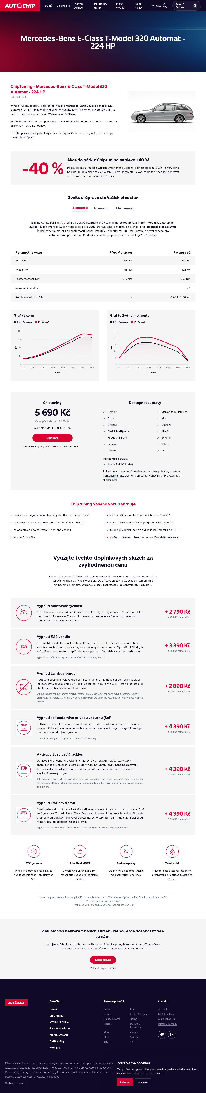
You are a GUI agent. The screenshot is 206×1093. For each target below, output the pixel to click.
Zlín (132, 1042)
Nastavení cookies (15, 1083)
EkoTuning (125, 208)
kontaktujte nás (113, 475)
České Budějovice (139, 1014)
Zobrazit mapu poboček (103, 968)
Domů (48, 5)
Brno (132, 1009)
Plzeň (106, 1037)
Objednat (52, 438)
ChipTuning (63, 5)
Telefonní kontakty (167, 1023)
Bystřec (108, 1014)
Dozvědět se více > (166, 537)
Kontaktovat (103, 959)
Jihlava (133, 1018)
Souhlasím (125, 1082)
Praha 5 (108, 1009)
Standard (80, 207)
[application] (55, 350)
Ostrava (134, 1032)
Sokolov (134, 1037)
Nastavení (143, 1082)
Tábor (107, 1042)
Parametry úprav (100, 5)
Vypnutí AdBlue (78, 5)
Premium (102, 208)
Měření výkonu (120, 5)
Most (106, 1032)
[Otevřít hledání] (165, 5)
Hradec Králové (112, 1018)
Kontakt (156, 5)
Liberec (108, 1023)
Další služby (139, 5)
